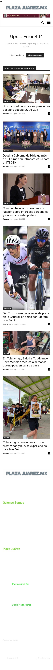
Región (6, 354)
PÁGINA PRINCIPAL (35, 55)
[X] (32, 497)
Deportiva (7, 309)
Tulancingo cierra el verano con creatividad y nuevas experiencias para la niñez (25, 446)
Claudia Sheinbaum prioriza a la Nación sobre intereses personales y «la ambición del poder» (25, 212)
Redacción (7, 113)
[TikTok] (25, 497)
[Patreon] (18, 497)
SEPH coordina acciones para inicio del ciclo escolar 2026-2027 (26, 108)
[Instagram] (11, 497)
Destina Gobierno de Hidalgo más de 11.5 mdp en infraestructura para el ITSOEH (26, 159)
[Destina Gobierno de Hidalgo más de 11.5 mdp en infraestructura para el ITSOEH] (26, 136)
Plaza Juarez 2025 (27, 658)
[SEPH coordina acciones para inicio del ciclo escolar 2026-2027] (26, 88)
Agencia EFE (8, 324)
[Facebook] (4, 497)
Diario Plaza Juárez (21, 604)
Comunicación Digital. (40, 660)
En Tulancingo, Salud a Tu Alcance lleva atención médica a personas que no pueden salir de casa (25, 362)
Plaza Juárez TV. (20, 584)
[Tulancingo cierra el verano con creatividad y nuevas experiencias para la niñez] (26, 407)
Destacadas (8, 101)
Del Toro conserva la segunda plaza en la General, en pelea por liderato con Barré (26, 317)
